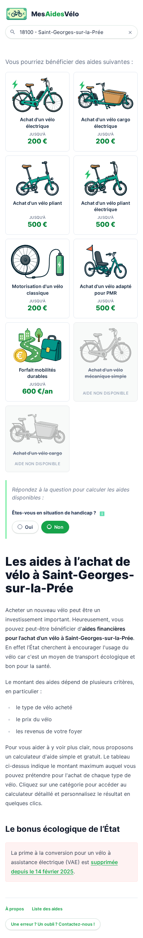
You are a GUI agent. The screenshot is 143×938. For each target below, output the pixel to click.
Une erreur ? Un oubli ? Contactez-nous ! (53, 924)
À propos (14, 908)
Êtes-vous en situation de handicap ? (54, 512)
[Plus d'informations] (101, 513)
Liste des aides (47, 908)
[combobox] (76, 32)
